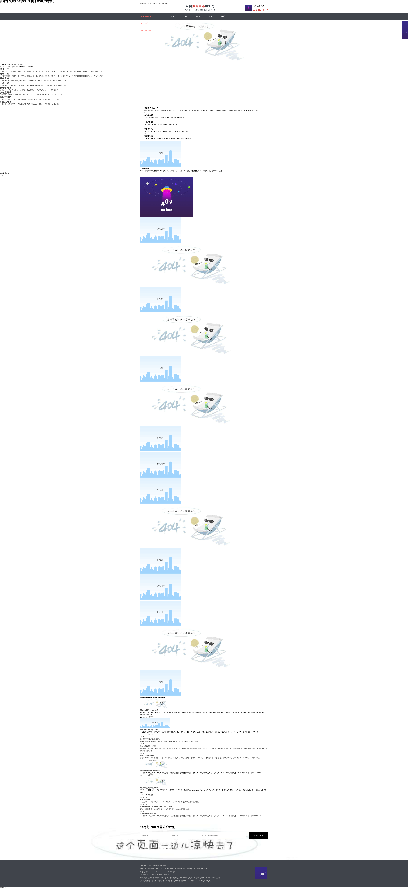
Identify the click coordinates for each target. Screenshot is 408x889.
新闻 (210, 16)
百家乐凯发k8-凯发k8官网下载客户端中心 (154, 3)
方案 (185, 16)
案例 (198, 16)
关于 (160, 16)
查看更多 (150, 717)
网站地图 (3, 888)
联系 (223, 16)
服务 (172, 16)
